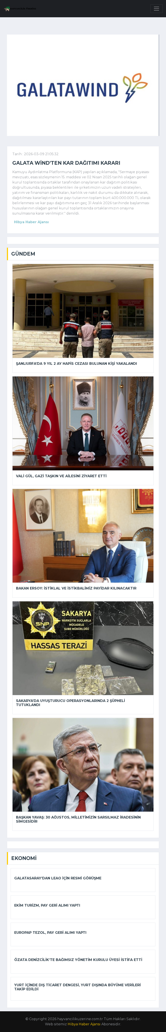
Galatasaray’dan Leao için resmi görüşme (57, 878)
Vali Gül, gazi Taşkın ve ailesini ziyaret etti (61, 476)
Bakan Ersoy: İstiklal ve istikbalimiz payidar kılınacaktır (76, 588)
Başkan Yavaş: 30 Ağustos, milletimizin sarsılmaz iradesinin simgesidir (78, 819)
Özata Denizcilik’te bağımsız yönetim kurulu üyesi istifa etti (78, 960)
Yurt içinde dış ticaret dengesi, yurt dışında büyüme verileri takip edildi (77, 987)
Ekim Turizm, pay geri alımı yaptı (47, 905)
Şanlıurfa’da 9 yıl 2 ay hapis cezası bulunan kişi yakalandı (76, 364)
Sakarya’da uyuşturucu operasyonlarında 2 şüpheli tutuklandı (70, 703)
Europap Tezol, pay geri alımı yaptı (50, 933)
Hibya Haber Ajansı (84, 1024)
